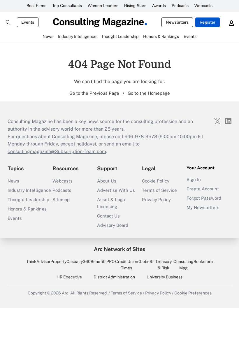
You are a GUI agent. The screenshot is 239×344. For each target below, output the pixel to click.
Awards (159, 5)
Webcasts (203, 5)
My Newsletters (203, 207)
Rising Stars (135, 5)
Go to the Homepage (149, 93)
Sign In (194, 179)
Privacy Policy (156, 199)
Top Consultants (67, 5)
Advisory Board (112, 225)
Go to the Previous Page (94, 93)
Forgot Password (204, 198)
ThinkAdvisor (38, 261)
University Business (164, 277)
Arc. (65, 293)
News (13, 180)
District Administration (114, 277)
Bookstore (203, 261)
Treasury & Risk (163, 264)
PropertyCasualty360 (70, 261)
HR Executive (69, 277)
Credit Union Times (126, 264)
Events (27, 22)
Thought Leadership (28, 199)
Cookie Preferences (193, 293)
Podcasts (180, 5)
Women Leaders (103, 5)
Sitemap (61, 199)
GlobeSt (146, 261)
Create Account (203, 188)
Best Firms (36, 5)
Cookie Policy (155, 180)
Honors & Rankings (27, 208)
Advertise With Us (116, 190)
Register (207, 22)
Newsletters (177, 22)
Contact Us (108, 215)
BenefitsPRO (103, 261)
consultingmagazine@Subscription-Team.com (57, 151)
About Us (106, 180)
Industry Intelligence (29, 190)
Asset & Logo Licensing (111, 203)
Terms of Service (159, 190)
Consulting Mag (183, 264)
